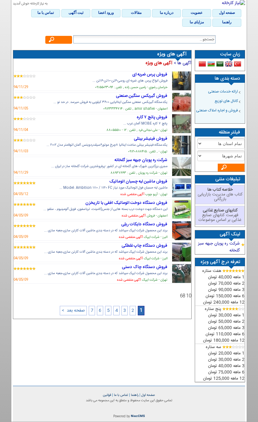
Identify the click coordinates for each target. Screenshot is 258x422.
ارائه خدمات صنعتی (223, 91)
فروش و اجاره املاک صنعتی (217, 110)
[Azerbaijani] (211, 63)
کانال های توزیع (226, 101)
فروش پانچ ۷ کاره (152, 117)
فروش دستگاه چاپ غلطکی (144, 245)
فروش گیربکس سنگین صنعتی (141, 96)
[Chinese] (202, 63)
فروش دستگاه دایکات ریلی (144, 224)
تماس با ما (120, 395)
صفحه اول (147, 395)
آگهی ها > (181, 63)
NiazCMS (138, 416)
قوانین (107, 395)
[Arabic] (220, 63)
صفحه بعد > (73, 310)
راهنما (134, 395)
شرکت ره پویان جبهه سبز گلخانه (141, 160)
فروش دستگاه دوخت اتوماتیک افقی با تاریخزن (126, 203)
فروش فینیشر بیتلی (150, 138)
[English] (229, 63)
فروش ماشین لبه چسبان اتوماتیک (138, 181)
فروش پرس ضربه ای (149, 74)
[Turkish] (237, 63)
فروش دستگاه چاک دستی (144, 267)
